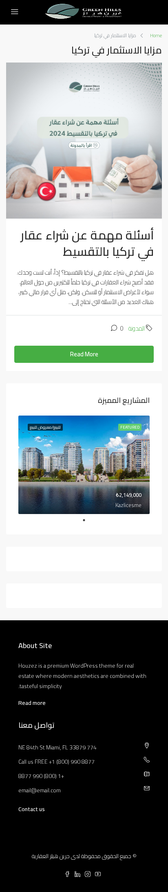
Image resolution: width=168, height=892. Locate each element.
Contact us (31, 809)
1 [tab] (80, 520)
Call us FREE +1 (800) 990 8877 (56, 761)
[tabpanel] (84, 465)
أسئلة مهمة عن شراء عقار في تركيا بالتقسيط (87, 243)
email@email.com (39, 790)
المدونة (136, 328)
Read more (32, 703)
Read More (84, 354)
